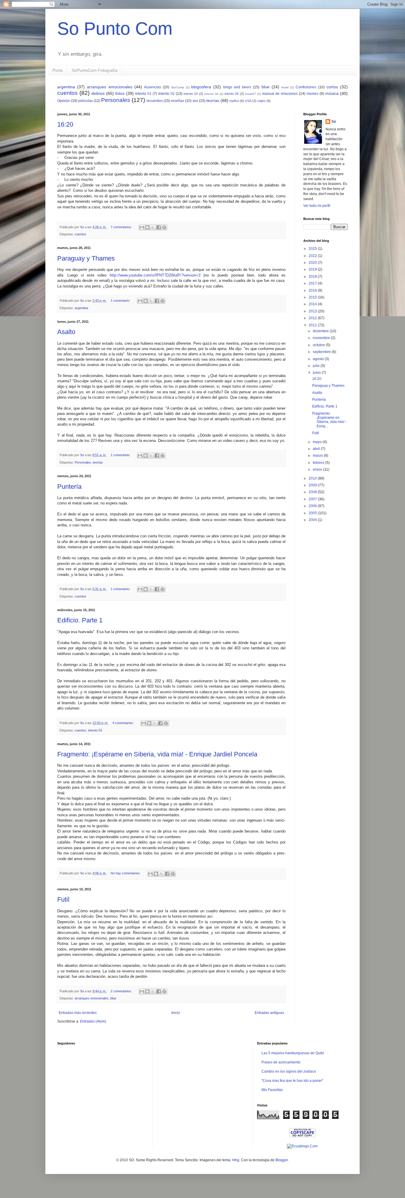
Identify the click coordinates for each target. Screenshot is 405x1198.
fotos (120, 93)
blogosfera (201, 86)
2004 (313, 520)
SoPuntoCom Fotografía (94, 70)
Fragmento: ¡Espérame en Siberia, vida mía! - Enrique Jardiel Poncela (157, 754)
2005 (313, 513)
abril (317, 449)
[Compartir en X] (153, 227)
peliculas (85, 101)
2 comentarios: (122, 991)
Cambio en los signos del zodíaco (289, 1071)
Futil (63, 899)
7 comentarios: (122, 227)
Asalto (66, 332)
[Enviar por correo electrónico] (142, 227)
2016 (313, 290)
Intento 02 (166, 94)
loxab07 (250, 93)
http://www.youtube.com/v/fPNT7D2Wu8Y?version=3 (155, 275)
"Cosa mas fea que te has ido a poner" (292, 1081)
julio (317, 366)
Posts (57, 70)
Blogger (281, 1160)
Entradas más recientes (78, 1013)
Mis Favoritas (272, 1090)
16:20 (65, 124)
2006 (313, 506)
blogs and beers (237, 87)
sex (195, 101)
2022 (313, 256)
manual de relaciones (280, 94)
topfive (234, 101)
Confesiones (306, 87)
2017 (313, 283)
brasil (284, 87)
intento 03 (191, 93)
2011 (313, 325)
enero (318, 469)
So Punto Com (115, 29)
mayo (318, 442)
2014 (313, 304)
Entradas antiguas (269, 1013)
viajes (261, 101)
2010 (313, 478)
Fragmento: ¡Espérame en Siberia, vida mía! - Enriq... (329, 419)
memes (312, 94)
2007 (313, 499)
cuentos (67, 93)
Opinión (63, 101)
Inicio (175, 1013)
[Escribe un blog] (147, 227)
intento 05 (231, 93)
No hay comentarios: (126, 873)
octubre (319, 345)
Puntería (69, 486)
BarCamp (177, 87)
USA (248, 101)
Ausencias (152, 87)
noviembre (322, 338)
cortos (332, 86)
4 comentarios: (123, 723)
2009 (313, 485)
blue (266, 86)
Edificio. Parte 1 (80, 620)
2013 (313, 311)
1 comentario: (121, 300)
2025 (313, 249)
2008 (313, 492)
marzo (318, 455)
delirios (98, 93)
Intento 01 (143, 94)
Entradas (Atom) (93, 1021)
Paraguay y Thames (86, 258)
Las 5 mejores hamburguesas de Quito (293, 1053)
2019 (313, 269)
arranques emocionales (109, 86)
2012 (313, 318)
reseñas (177, 101)
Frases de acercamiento (281, 1062)
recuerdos (154, 101)
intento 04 (211, 93)
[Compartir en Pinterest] (164, 227)
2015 (313, 297)
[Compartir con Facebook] (159, 227)
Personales (115, 100)
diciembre (321, 331)
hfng (235, 1160)
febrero (319, 463)
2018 (313, 276)
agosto (319, 359)
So (333, 121)
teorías (212, 100)
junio (317, 372)
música (332, 93)
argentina (66, 86)
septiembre (322, 352)
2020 (313, 263)
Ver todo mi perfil (316, 206)
